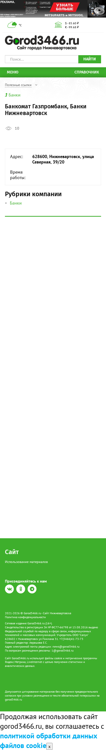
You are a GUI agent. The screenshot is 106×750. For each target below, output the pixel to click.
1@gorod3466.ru (62, 650)
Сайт (12, 552)
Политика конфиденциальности (25, 617)
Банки (14, 95)
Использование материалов (26, 562)
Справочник (86, 72)
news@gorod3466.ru (66, 646)
